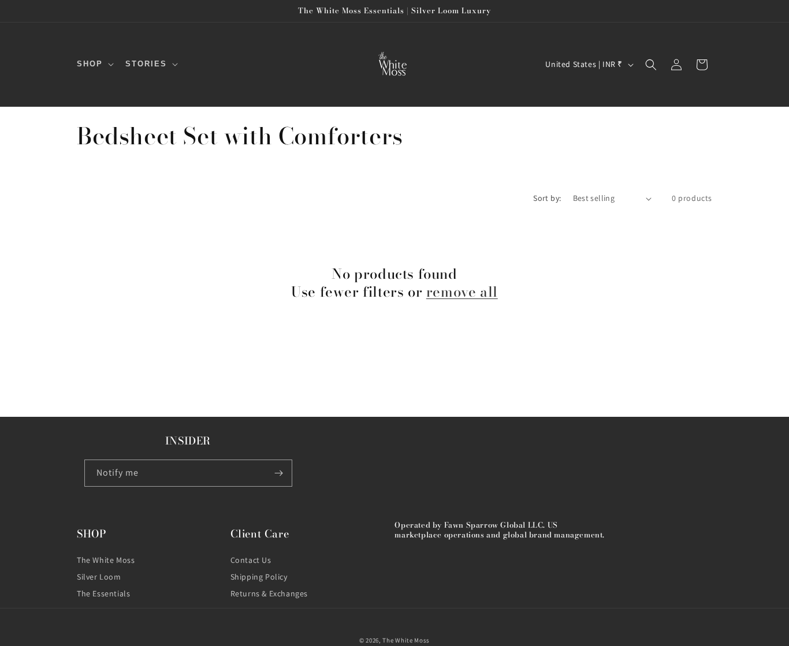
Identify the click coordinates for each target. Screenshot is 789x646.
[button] (94, 64)
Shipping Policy (259, 577)
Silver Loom (99, 577)
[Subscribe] (279, 473)
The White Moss (106, 560)
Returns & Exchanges (269, 593)
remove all (462, 292)
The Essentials (103, 593)
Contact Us (250, 560)
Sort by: (547, 198)
